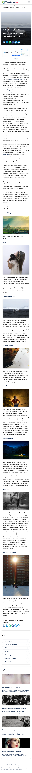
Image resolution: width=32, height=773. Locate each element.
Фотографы (6, 29)
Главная (5, 6)
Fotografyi (17, 6)
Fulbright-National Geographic (17, 79)
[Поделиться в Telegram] (7, 42)
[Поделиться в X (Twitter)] (15, 42)
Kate (19, 29)
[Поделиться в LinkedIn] (18, 42)
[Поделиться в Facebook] (12, 42)
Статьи (11, 6)
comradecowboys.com (9, 92)
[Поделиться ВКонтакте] (4, 42)
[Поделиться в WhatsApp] (10, 42)
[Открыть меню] (29, 2)
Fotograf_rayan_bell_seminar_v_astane (14, 7)
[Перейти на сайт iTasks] (16, 52)
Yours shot (6, 154)
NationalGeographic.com (9, 90)
